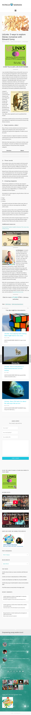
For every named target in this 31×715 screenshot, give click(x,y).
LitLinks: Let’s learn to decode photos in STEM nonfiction (14, 576)
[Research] (10, 687)
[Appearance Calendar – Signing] (4, 687)
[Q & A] (26, 682)
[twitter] (17, 671)
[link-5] (11, 671)
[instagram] (20, 671)
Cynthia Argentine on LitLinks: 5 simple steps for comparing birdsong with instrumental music (14, 597)
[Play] (4, 508)
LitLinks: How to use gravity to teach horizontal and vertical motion (14, 368)
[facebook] (14, 671)
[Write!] (10, 682)
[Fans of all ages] (4, 682)
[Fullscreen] (27, 508)
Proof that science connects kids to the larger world (13, 587)
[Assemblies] (20, 682)
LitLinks (12, 41)
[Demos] (15, 682)
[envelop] (8, 671)
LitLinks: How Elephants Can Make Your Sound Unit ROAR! (14, 579)
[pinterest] (23, 671)
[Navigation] (15, 10)
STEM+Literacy (8, 304)
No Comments (25, 41)
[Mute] (24, 508)
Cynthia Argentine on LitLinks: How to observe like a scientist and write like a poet (15, 605)
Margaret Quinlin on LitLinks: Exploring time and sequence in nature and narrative (15, 613)
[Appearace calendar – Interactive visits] (15, 687)
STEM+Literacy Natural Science (17, 304)
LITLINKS (15, 297)
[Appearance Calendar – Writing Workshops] (20, 687)
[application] (15, 502)
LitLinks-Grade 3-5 (17, 41)
